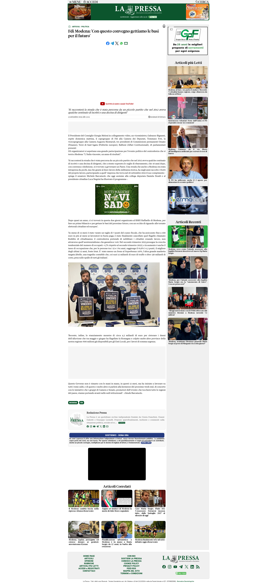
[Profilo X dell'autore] (101, 426)
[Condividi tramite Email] (126, 43)
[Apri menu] (70, 1)
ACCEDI (92, 1)
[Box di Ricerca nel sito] (196, 1)
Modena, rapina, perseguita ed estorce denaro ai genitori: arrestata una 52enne (84, 542)
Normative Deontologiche (185, 581)
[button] (164, 27)
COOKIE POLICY (131, 563)
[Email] (107, 426)
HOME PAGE (89, 556)
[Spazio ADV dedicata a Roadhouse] (79, 19)
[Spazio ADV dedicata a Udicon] (197, 19)
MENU (76, 1)
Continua (122, 423)
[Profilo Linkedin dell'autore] (104, 426)
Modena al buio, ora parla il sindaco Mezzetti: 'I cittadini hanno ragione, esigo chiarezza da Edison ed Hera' (187, 92)
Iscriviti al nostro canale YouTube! (120, 104)
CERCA (203, 1)
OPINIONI (89, 561)
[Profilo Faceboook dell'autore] (88, 426)
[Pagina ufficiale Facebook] (164, 567)
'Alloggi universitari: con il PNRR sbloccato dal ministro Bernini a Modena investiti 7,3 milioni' (187, 313)
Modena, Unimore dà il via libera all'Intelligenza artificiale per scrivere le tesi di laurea (187, 151)
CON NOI (131, 556)
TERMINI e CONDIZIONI (131, 573)
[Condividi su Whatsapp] (121, 43)
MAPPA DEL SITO (131, 571)
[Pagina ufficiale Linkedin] (192, 567)
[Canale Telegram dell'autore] (97, 426)
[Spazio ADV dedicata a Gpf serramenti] (188, 55)
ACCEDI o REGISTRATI (89, 568)
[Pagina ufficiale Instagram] (169, 567)
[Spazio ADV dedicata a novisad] (116, 214)
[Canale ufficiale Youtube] (175, 567)
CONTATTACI (89, 571)
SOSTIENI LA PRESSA (131, 558)
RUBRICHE (89, 563)
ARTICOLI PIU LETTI (88, 566)
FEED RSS (131, 568)
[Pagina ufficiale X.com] (186, 567)
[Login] (84, 1)
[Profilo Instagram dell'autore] (91, 426)
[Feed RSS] (198, 567)
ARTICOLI (88, 558)
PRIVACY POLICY (131, 566)
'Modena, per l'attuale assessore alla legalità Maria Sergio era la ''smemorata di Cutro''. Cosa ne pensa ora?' (187, 282)
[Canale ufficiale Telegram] (181, 567)
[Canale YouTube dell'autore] (94, 426)
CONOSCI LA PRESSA (131, 561)
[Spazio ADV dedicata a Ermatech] (188, 215)
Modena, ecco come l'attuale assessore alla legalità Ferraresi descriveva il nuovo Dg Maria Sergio (187, 251)
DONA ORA (146, 443)
